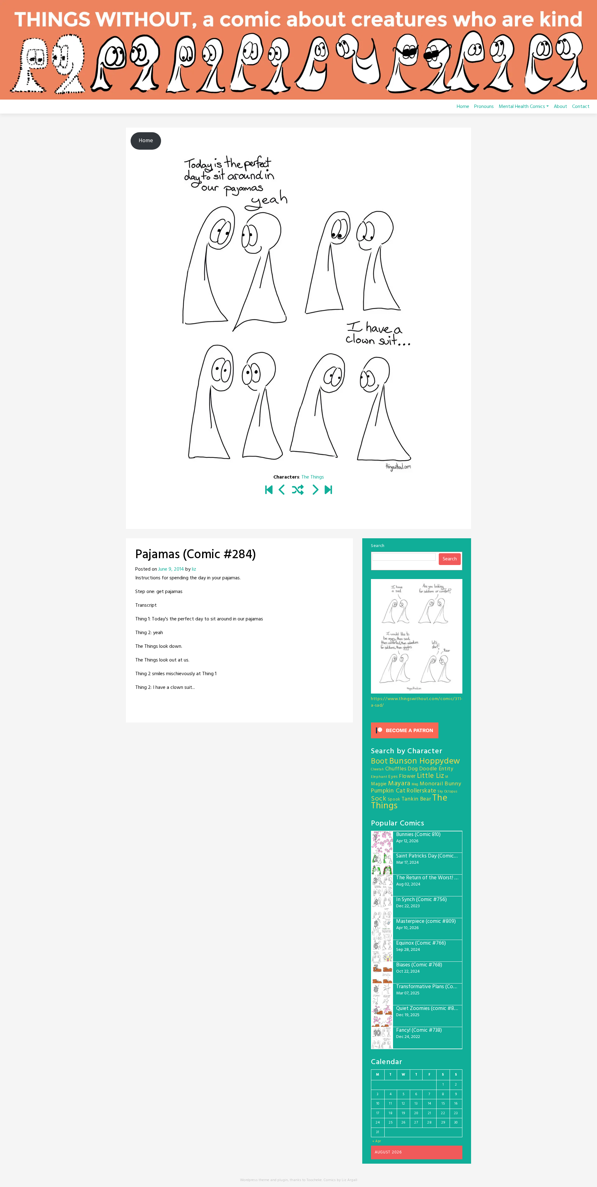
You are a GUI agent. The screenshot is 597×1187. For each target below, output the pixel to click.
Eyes (393, 776)
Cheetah (377, 769)
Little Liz (430, 776)
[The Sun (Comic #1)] (268, 490)
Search (378, 546)
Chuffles (396, 769)
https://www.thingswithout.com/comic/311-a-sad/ (417, 702)
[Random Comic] (298, 490)
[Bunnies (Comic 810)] (328, 490)
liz (194, 569)
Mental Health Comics (522, 107)
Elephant (379, 777)
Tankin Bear (416, 799)
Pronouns (484, 107)
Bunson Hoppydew (424, 761)
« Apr (377, 1141)
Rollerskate (421, 791)
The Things (312, 477)
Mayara (399, 783)
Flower (407, 776)
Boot (379, 761)
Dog (413, 769)
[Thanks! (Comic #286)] (314, 490)
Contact (581, 107)
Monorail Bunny (440, 783)
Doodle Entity (436, 769)
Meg (415, 784)
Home (463, 107)
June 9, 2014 (171, 569)
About (560, 107)
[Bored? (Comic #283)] (282, 490)
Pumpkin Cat (388, 791)
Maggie (379, 784)
